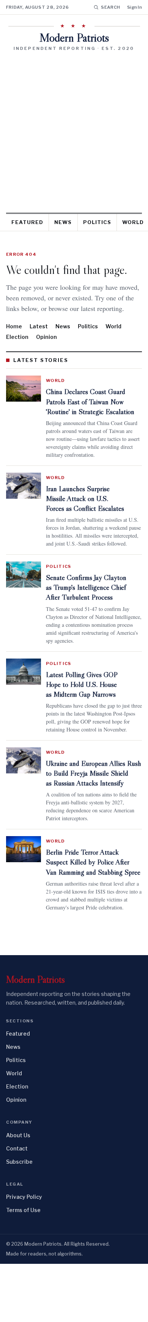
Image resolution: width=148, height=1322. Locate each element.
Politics (97, 222)
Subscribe (19, 1220)
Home (14, 337)
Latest (39, 337)
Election (17, 347)
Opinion (46, 347)
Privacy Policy (24, 1255)
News (63, 222)
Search (110, 7)
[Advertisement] (74, 129)
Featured (27, 222)
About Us (18, 1193)
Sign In (134, 7)
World (113, 337)
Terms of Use (23, 1268)
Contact (17, 1206)
